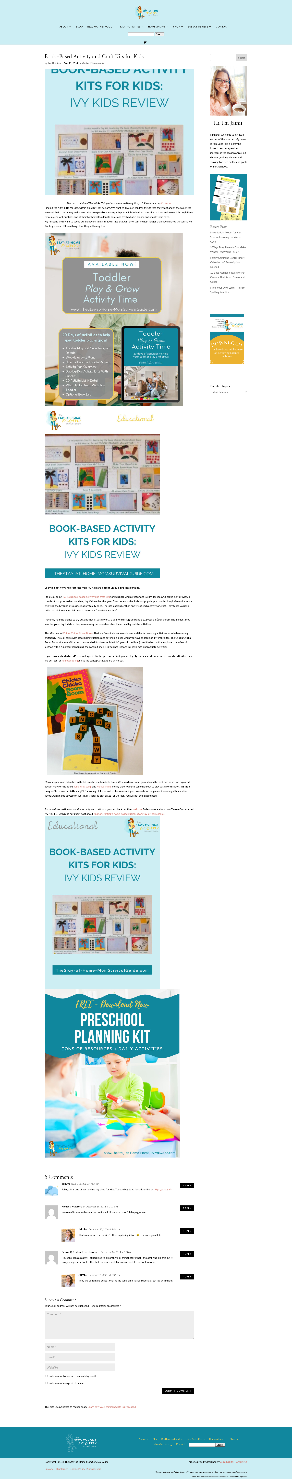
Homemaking (156, 26)
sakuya (66, 1183)
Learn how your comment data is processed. (112, 1406)
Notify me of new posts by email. (66, 1383)
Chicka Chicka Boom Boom (78, 633)
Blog (79, 26)
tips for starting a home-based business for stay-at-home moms (129, 813)
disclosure (166, 203)
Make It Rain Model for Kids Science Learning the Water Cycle (226, 237)
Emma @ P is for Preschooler (79, 1251)
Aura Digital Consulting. (233, 1461)
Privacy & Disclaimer (56, 1468)
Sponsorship (94, 1468)
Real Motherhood (100, 26)
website (137, 809)
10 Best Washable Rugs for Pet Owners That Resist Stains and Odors (227, 277)
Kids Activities (130, 26)
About (63, 26)
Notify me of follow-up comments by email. (72, 1375)
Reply (187, 1185)
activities (84, 63)
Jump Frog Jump (83, 786)
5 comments (97, 63)
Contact (222, 26)
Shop (176, 26)
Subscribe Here (198, 26)
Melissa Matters (72, 1206)
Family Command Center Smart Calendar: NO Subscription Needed (227, 262)
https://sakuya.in (163, 1189)
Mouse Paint (104, 786)
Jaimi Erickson (55, 63)
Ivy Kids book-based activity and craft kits (86, 596)
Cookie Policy (77, 1468)
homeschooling (70, 660)
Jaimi (81, 1229)
